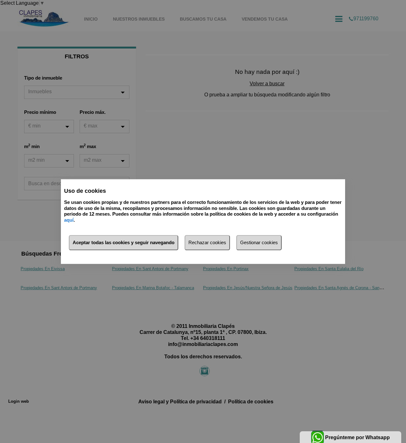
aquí (69, 220)
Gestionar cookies (259, 242)
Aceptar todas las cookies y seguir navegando (123, 242)
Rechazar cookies (207, 242)
